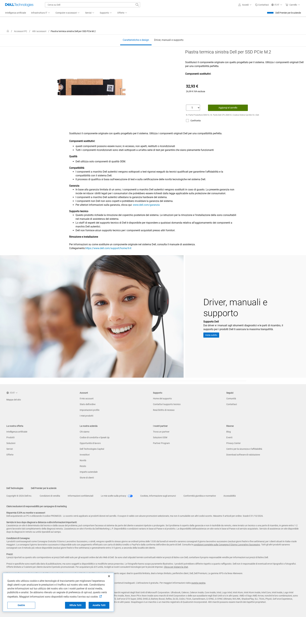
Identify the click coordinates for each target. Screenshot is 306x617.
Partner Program (161, 443)
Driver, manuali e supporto (168, 39)
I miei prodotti (86, 415)
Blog (228, 431)
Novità (83, 460)
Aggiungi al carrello (228, 107)
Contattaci (231, 404)
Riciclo (83, 466)
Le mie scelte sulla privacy (114, 496)
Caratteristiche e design (136, 39)
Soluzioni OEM (160, 437)
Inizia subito (211, 335)
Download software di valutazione (243, 454)
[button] (245, 4)
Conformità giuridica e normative (199, 496)
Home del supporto (162, 398)
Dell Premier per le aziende (288, 12)
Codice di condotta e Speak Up (94, 437)
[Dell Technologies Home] (19, 4)
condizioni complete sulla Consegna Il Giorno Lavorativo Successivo (226, 544)
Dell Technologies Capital (92, 449)
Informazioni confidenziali (80, 496)
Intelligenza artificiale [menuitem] (15, 12)
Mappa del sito (13, 399)
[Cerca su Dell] (137, 4)
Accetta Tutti (99, 605)
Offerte (9, 454)
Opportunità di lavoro (90, 443)
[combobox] (92, 4)
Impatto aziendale (89, 472)
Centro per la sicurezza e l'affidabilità (244, 449)
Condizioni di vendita (50, 496)
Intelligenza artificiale (16, 431)
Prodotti (10, 437)
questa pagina (198, 583)
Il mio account (87, 398)
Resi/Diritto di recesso (164, 410)
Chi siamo (84, 431)
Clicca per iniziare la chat (176, 567)
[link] (262, 4)
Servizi (9, 449)
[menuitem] (41, 13)
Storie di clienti (87, 477)
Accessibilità (229, 496)
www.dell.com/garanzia (146, 204)
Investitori (85, 454)
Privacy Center (233, 443)
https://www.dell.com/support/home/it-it (108, 248)
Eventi (229, 437)
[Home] (8, 31)
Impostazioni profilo (89, 410)
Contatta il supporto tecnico (167, 404)
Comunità (231, 398)
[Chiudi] (109, 576)
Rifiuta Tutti (75, 605)
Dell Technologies (14, 488)
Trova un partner (161, 431)
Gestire (21, 605)
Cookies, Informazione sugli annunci (158, 496)
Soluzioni (10, 443)
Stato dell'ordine (87, 404)
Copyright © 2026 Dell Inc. (19, 496)
